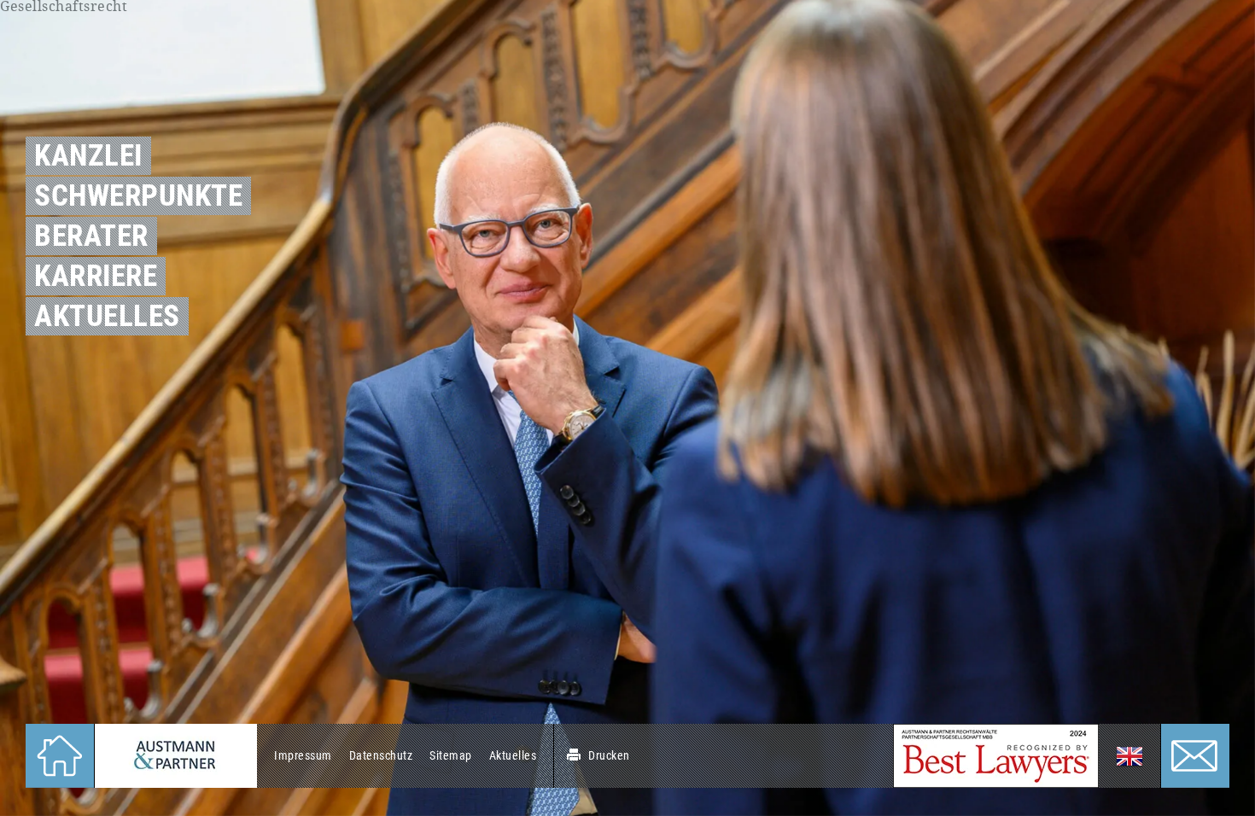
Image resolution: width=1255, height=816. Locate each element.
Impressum (303, 755)
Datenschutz (381, 755)
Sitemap (450, 755)
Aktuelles (513, 755)
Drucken (609, 755)
